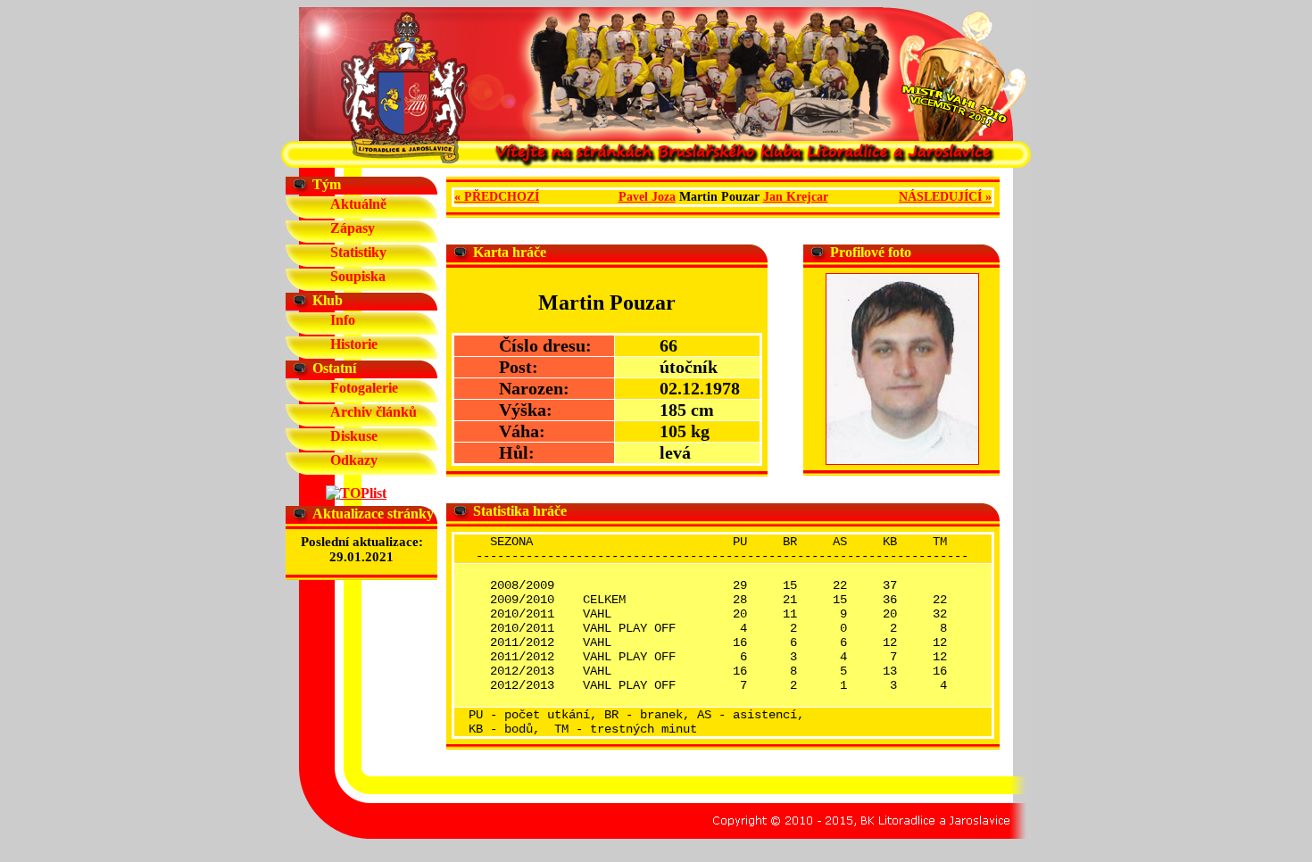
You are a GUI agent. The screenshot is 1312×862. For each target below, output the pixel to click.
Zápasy (352, 228)
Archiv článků (373, 411)
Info (342, 319)
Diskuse (354, 435)
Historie (354, 344)
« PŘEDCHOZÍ (496, 196)
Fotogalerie (364, 387)
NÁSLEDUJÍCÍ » (945, 196)
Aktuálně (358, 203)
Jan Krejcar (795, 196)
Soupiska (358, 276)
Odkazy (354, 460)
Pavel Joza (647, 196)
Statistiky (358, 252)
